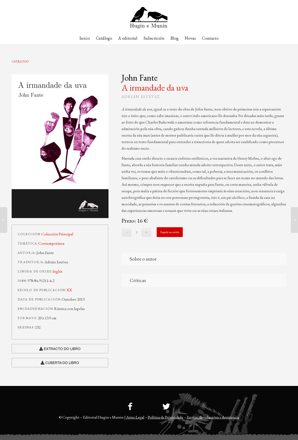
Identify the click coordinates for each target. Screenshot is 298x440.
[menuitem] (277, 3)
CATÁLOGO (20, 61)
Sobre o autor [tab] (143, 258)
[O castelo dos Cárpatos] (294, 220)
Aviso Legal (135, 417)
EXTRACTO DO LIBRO (62, 349)
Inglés (57, 271)
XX (69, 289)
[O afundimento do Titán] (3, 220)
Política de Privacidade (165, 417)
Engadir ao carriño (169, 232)
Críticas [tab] (138, 280)
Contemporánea (51, 243)
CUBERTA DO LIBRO (61, 363)
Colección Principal (57, 234)
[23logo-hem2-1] (149, 19)
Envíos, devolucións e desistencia (213, 417)
